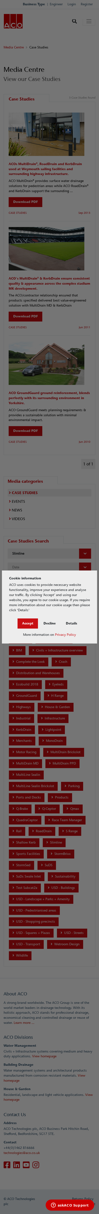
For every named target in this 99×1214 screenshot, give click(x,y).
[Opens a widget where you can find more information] (69, 1206)
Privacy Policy (65, 634)
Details (71, 623)
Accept (27, 623)
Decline (49, 623)
